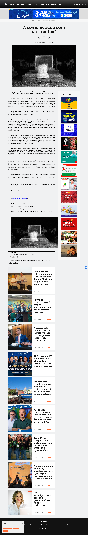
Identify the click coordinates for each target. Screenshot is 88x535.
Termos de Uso (71, 532)
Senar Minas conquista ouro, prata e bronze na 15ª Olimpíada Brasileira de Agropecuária (43, 444)
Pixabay (35, 260)
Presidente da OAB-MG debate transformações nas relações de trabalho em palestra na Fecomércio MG (42, 335)
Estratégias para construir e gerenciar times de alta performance (42, 500)
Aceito (5, 531)
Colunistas (30, 4)
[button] (2, 4)
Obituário (37, 4)
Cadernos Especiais (51, 4)
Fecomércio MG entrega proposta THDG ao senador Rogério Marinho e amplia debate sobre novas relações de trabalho (43, 280)
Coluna (35, 42)
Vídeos (43, 4)
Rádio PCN (60, 4)
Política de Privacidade (61, 532)
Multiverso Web (50, 532)
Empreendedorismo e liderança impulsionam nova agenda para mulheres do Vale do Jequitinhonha (44, 472)
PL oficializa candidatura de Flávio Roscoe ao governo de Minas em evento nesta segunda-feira (43, 416)
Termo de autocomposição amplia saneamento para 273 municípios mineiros (43, 306)
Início (18, 4)
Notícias (38, 20)
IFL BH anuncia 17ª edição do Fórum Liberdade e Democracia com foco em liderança (43, 361)
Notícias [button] (23, 4)
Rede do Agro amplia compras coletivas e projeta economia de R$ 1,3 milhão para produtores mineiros (43, 389)
